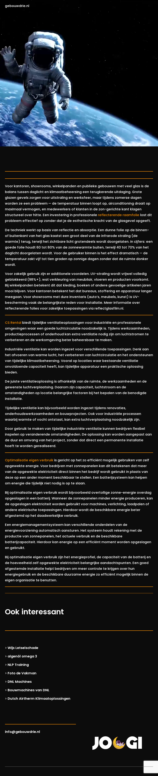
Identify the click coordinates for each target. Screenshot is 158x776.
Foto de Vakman (22, 673)
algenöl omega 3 (22, 656)
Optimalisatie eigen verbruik (29, 460)
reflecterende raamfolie (118, 215)
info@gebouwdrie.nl (22, 731)
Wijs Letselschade (23, 647)
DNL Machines (20, 681)
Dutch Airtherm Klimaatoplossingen (39, 698)
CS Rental (13, 322)
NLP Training (18, 664)
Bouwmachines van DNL (28, 690)
